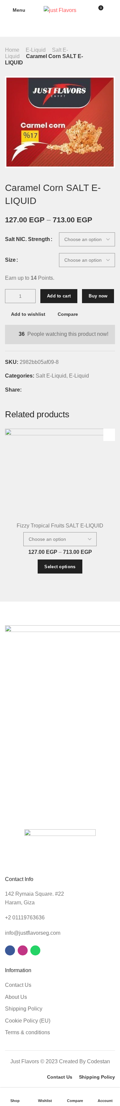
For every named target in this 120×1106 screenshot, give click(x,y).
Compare (68, 314)
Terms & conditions (27, 1032)
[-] (10, 296)
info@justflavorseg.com (32, 933)
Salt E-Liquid (51, 376)
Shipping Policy (23, 1009)
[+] (30, 296)
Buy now (98, 295)
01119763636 (28, 917)
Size (10, 260)
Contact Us (18, 985)
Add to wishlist (28, 314)
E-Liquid (36, 50)
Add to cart (59, 295)
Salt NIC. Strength (27, 239)
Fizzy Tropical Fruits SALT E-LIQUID (60, 525)
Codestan (98, 1061)
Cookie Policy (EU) (27, 1021)
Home (12, 50)
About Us (16, 997)
